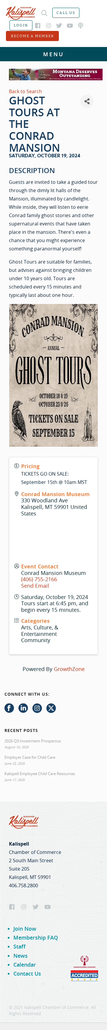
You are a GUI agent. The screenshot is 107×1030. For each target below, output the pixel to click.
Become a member (32, 36)
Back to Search (25, 91)
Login (21, 25)
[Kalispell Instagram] (48, 26)
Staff (19, 946)
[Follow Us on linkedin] (23, 708)
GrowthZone (69, 668)
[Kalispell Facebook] (38, 26)
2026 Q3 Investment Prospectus (32, 741)
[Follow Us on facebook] (9, 708)
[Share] (87, 101)
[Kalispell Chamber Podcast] (81, 26)
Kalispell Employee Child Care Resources (39, 773)
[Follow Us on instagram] (37, 708)
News (20, 955)
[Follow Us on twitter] (51, 708)
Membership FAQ (35, 937)
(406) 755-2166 (39, 579)
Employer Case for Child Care (29, 757)
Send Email (35, 585)
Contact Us (27, 973)
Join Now (24, 928)
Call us (65, 13)
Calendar (24, 964)
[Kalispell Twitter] (59, 26)
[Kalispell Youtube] (70, 26)
